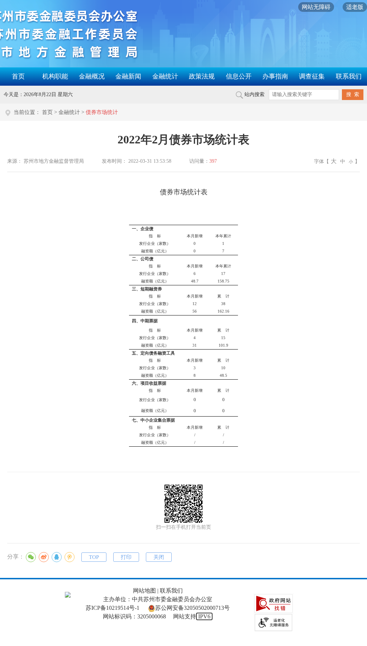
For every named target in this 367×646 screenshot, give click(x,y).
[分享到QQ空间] (70, 557)
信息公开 (239, 76)
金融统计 (165, 76)
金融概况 (92, 76)
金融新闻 (128, 76)
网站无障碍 (316, 7)
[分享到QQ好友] (57, 557)
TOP (94, 557)
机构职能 (55, 76)
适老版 (354, 7)
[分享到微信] (31, 557)
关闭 (158, 557)
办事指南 (275, 76)
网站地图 (144, 591)
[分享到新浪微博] (44, 557)
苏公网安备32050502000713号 (192, 608)
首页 (18, 76)
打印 (126, 557)
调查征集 (312, 76)
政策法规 (202, 76)
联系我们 (349, 76)
